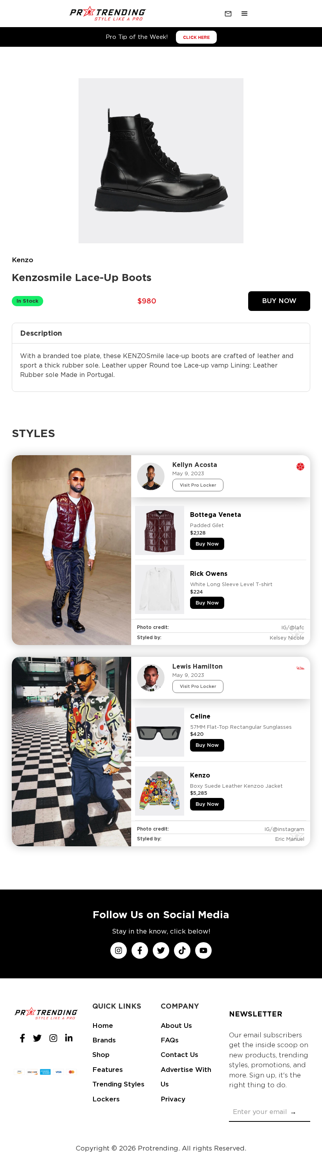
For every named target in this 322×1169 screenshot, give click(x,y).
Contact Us (179, 1055)
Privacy (173, 1099)
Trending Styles (118, 1084)
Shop (101, 1055)
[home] (108, 14)
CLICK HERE (196, 37)
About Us (176, 1025)
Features (107, 1069)
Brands (104, 1040)
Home (102, 1025)
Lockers (106, 1099)
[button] (244, 13)
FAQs (170, 1040)
